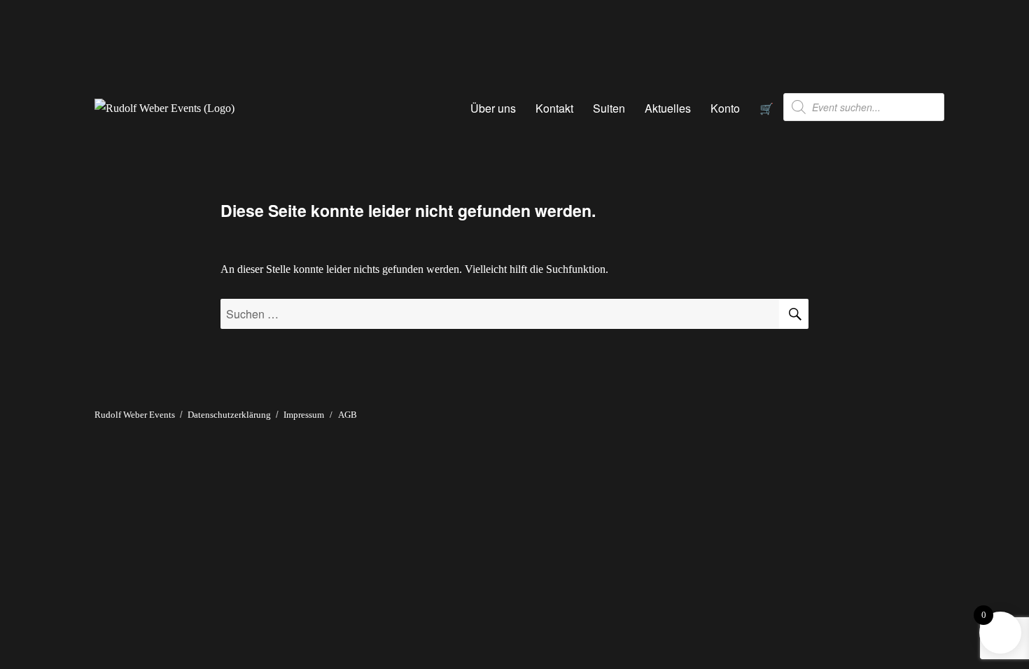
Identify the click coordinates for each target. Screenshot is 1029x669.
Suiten (609, 108)
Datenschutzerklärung (229, 414)
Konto (725, 108)
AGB (347, 414)
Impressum (304, 414)
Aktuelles (668, 108)
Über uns (493, 108)
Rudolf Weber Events (134, 414)
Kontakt (554, 108)
